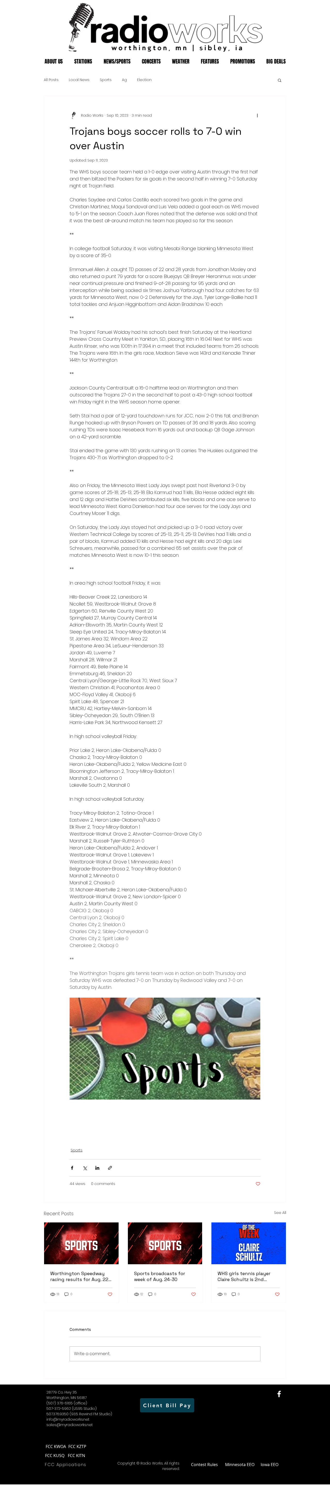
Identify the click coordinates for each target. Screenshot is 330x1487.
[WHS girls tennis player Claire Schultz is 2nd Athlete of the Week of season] (248, 1243)
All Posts (51, 79)
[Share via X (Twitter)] (84, 1167)
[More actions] (257, 115)
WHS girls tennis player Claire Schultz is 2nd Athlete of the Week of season (244, 1276)
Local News (79, 79)
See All (280, 1212)
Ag (124, 79)
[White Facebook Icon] (279, 1394)
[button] (279, 80)
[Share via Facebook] (72, 1167)
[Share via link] (110, 1167)
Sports (106, 79)
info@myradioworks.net (67, 1419)
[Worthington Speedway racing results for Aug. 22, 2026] (81, 1243)
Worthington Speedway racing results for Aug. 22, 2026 (79, 1276)
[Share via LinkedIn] (97, 1167)
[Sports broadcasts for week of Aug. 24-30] (165, 1243)
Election (144, 79)
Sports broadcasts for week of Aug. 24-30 (159, 1276)
